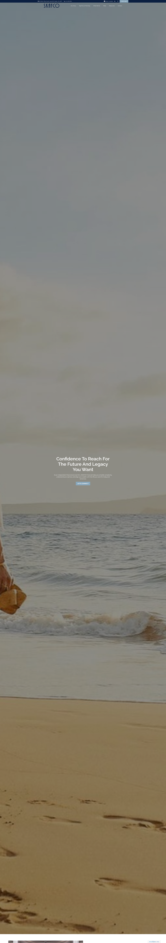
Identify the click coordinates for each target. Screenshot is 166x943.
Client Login (124, 1)
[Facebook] (118, 1)
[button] (73, 5)
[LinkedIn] (115, 1)
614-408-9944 (68, 1)
